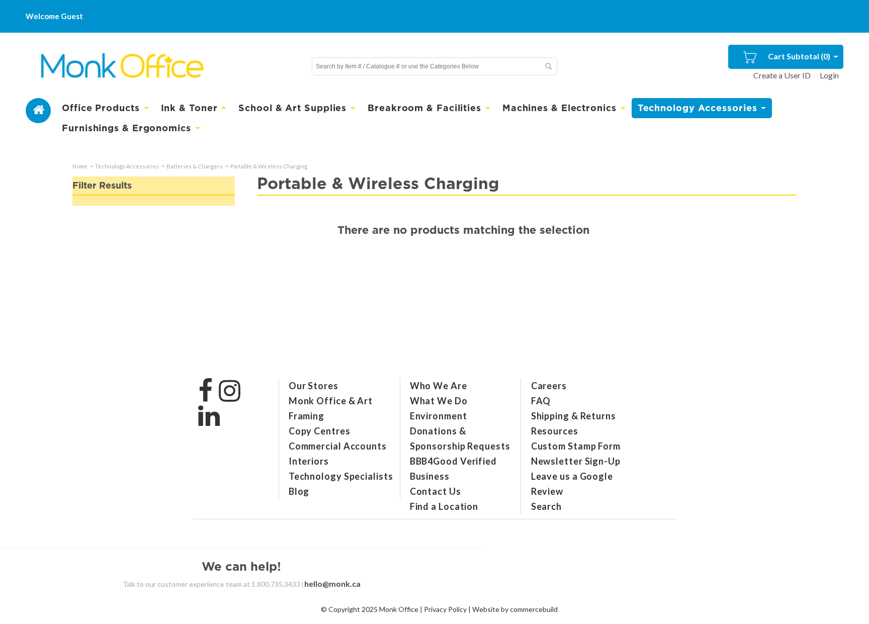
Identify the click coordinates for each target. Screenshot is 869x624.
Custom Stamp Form (576, 446)
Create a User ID (782, 75)
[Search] (548, 66)
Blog (299, 491)
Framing (306, 415)
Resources (554, 430)
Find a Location (444, 506)
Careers (549, 385)
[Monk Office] (121, 66)
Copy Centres (320, 430)
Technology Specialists (341, 476)
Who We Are (438, 385)
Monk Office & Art (331, 400)
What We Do (439, 400)
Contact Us (435, 491)
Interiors (309, 461)
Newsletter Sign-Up (576, 461)
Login (829, 75)
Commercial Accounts (338, 446)
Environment (438, 415)
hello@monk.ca (332, 583)
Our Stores (313, 385)
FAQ (541, 400)
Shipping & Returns (573, 415)
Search (546, 506)
